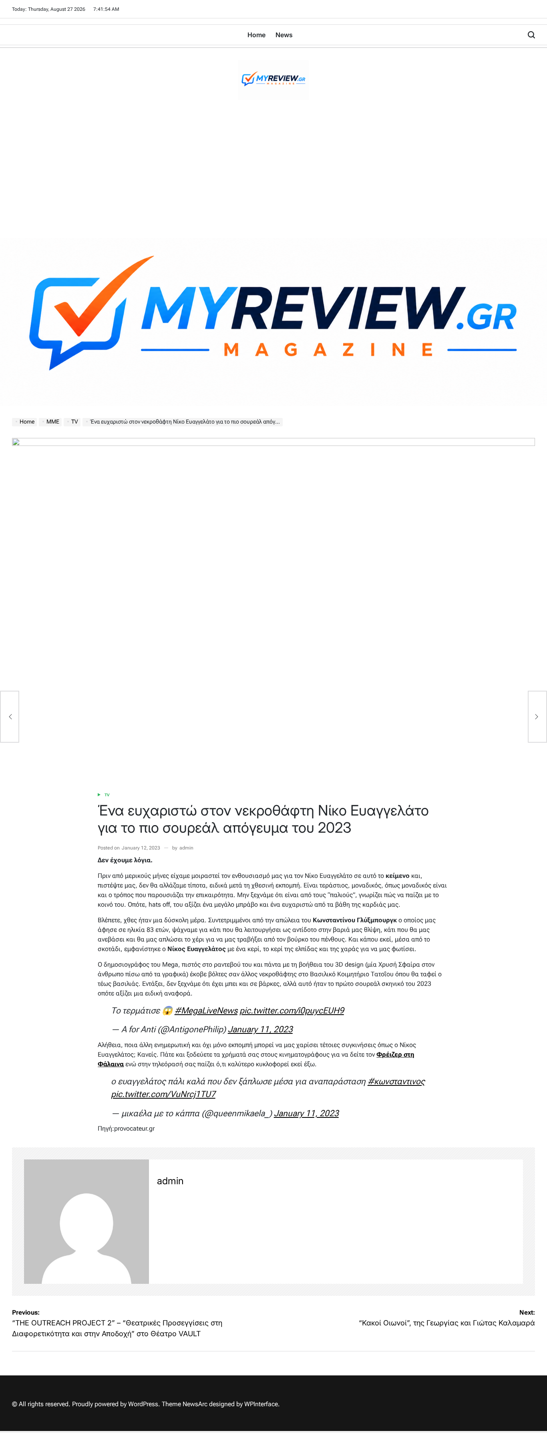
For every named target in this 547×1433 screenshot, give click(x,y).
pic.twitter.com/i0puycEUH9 (291, 1010)
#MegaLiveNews (206, 1010)
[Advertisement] (273, 178)
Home (256, 35)
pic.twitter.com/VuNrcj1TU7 (163, 1094)
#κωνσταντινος (396, 1081)
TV (107, 795)
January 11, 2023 (260, 1029)
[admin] (86, 1221)
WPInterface (261, 1404)
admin (186, 848)
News (284, 35)
